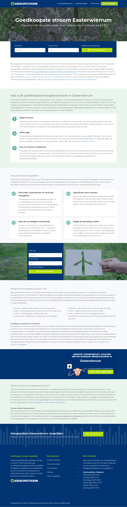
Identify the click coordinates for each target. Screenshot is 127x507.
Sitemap (50, 472)
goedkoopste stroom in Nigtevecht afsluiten (49, 402)
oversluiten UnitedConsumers (83, 141)
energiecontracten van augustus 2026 (62, 74)
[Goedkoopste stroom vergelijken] (24, 3)
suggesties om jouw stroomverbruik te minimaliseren (77, 79)
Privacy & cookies (53, 464)
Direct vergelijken (53, 476)
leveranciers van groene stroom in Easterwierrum (46, 77)
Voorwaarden (52, 468)
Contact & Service (53, 460)
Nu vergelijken (93, 434)
